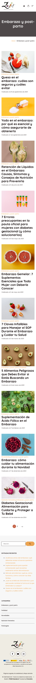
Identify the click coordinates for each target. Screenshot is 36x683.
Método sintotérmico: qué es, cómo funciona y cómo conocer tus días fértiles (19, 575)
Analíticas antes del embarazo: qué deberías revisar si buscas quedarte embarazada (19, 560)
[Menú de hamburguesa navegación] (32, 6)
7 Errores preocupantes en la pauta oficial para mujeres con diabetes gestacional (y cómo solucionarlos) (17, 226)
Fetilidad (23, 367)
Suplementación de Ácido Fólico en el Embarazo (16, 420)
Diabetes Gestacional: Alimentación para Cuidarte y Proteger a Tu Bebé (17, 508)
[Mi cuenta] (24, 6)
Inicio (13, 41)
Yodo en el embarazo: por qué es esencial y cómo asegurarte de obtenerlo (17, 125)
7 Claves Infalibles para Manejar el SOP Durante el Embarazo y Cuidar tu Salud (17, 329)
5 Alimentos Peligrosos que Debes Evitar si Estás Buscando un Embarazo (18, 376)
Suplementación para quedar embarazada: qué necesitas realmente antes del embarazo (17, 568)
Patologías (5, 626)
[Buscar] (30, 544)
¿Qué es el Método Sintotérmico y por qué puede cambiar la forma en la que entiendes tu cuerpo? (20, 583)
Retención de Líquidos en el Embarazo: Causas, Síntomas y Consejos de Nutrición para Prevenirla (18, 174)
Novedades (6, 457)
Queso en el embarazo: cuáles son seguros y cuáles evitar (17, 82)
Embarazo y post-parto (10, 74)
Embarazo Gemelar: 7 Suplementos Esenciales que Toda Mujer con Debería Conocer (17, 281)
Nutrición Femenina (9, 500)
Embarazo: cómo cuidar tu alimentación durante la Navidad (18, 463)
